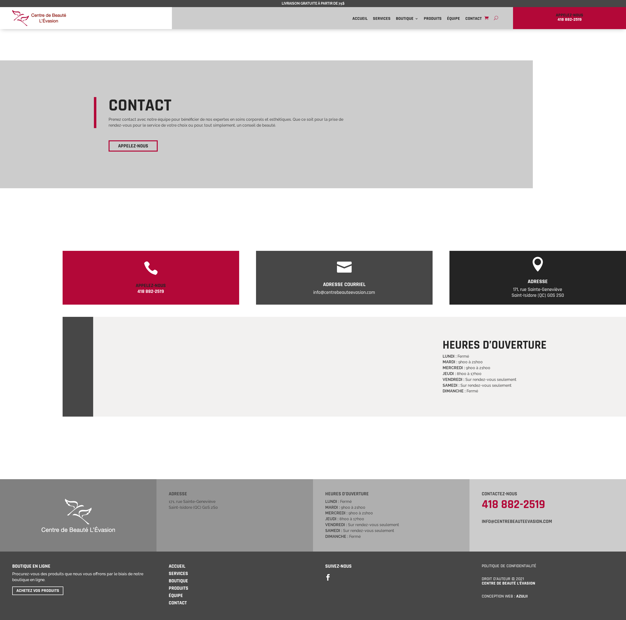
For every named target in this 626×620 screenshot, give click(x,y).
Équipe (453, 19)
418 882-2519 (513, 504)
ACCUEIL (177, 566)
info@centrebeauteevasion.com (517, 521)
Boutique (405, 19)
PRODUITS (178, 588)
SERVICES (178, 573)
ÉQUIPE (176, 595)
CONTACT (178, 603)
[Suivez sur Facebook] (328, 577)
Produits (433, 19)
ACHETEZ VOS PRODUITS (37, 590)
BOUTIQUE (178, 581)
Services (382, 19)
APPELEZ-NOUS (133, 146)
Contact (473, 19)
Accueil (360, 19)
